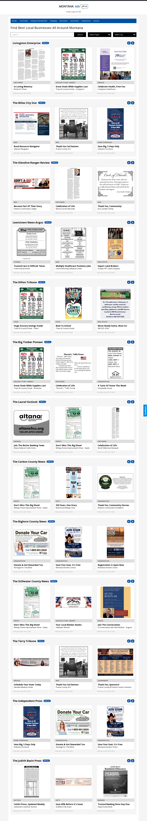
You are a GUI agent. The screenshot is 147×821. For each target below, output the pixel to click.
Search (80, 34)
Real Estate (63, 21)
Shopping (53, 21)
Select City (119, 34)
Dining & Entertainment (39, 21)
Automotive (74, 21)
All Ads (14, 21)
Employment (86, 21)
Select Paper (95, 34)
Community (24, 21)
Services (96, 21)
